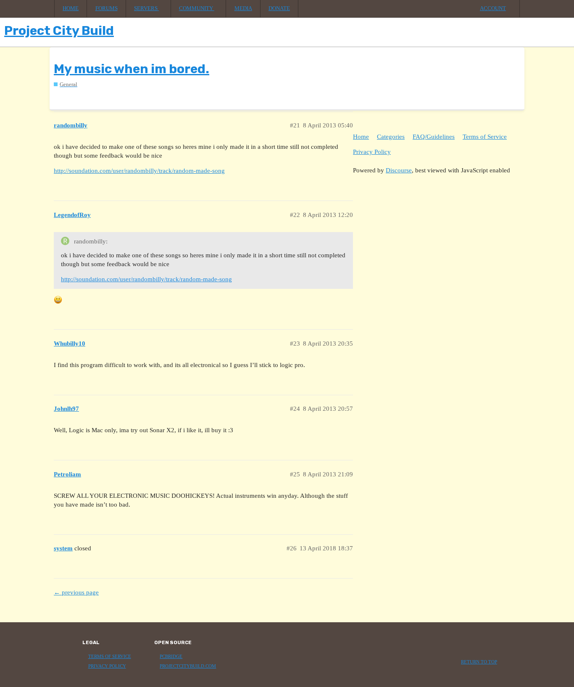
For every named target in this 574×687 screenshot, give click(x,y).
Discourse (399, 170)
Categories (391, 136)
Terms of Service (485, 136)
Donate (279, 8)
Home (71, 8)
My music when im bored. (131, 69)
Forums (106, 8)
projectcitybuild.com (188, 666)
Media (243, 8)
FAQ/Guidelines (434, 136)
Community (196, 8)
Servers (146, 8)
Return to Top (479, 662)
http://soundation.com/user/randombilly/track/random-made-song (139, 170)
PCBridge (171, 656)
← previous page (76, 592)
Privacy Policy (372, 151)
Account (493, 8)
